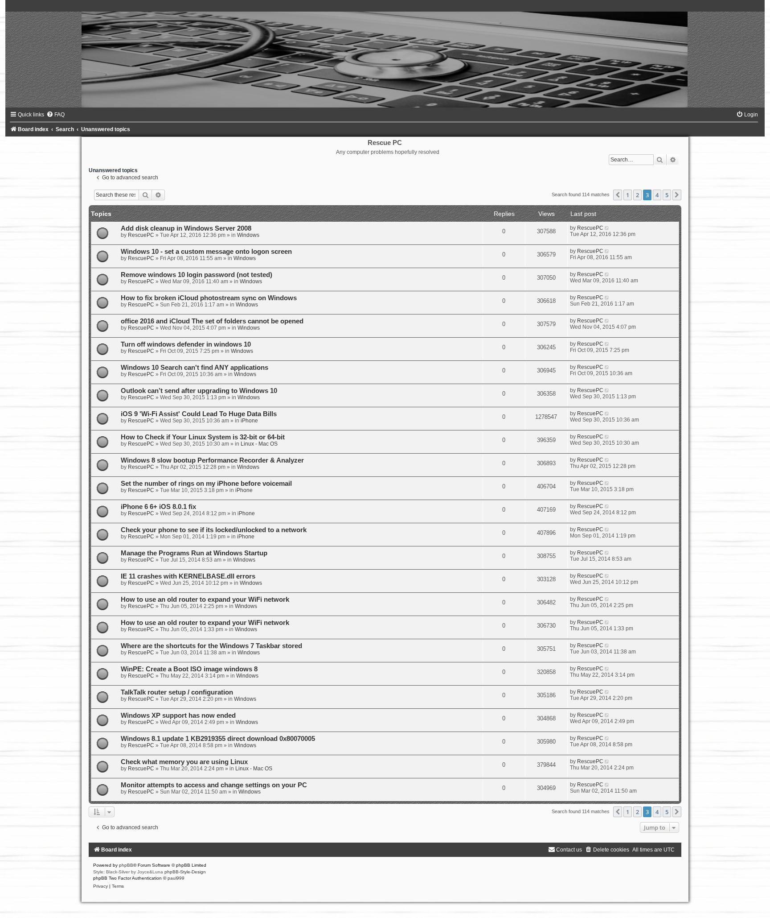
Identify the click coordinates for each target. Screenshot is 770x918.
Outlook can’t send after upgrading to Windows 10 (199, 390)
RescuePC (141, 235)
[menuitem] (55, 115)
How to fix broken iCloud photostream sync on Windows (209, 298)
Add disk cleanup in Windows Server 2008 (186, 228)
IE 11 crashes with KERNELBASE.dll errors (188, 576)
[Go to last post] (607, 228)
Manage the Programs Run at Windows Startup (194, 553)
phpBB (126, 865)
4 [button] (657, 195)
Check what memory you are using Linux (184, 761)
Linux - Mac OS (259, 444)
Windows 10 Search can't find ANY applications (194, 367)
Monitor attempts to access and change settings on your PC (214, 785)
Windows (248, 235)
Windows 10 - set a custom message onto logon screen (206, 251)
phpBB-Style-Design (185, 871)
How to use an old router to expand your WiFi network (205, 599)
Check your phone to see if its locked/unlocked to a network (214, 529)
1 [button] (627, 195)
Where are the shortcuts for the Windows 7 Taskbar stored (211, 645)
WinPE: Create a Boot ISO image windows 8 (189, 669)
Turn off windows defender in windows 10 (186, 344)
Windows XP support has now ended (178, 715)
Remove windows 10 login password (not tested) (196, 274)
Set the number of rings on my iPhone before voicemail (206, 483)
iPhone (249, 421)
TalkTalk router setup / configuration (177, 692)
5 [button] (666, 195)
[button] (617, 195)
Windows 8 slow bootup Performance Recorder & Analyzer (212, 460)
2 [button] (637, 195)
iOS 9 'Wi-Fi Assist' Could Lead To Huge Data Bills (199, 414)
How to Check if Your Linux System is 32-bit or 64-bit (203, 437)
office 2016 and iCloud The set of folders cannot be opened (212, 321)
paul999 (176, 878)
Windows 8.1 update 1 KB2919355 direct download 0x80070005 (218, 738)
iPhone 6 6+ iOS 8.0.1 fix (158, 506)
